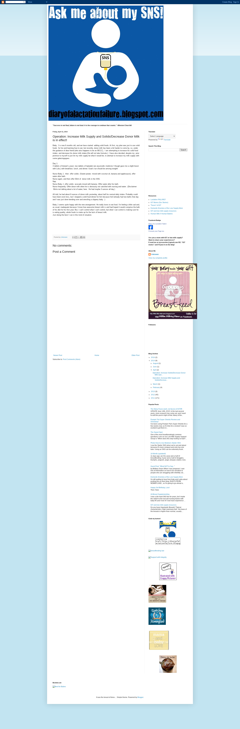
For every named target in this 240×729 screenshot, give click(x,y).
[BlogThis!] (76, 237)
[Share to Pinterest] (84, 237)
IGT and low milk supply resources (163, 211)
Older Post (135, 355)
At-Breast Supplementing (160, 494)
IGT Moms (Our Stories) (159, 202)
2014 (153, 361)
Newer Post (57, 355)
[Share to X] (78, 237)
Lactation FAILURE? (158, 200)
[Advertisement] (96, 333)
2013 (153, 391)
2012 (153, 395)
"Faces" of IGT (156, 205)
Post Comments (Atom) (71, 359)
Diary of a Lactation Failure (157, 224)
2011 (153, 398)
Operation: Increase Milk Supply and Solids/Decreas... (166, 379)
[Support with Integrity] (157, 557)
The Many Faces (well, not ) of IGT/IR (166, 409)
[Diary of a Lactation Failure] (150, 229)
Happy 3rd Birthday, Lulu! (160, 488)
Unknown (155, 254)
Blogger (140, 697)
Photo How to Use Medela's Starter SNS (166, 443)
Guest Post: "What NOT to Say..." (163, 466)
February (156, 387)
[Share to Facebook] (81, 237)
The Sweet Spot (156, 432)
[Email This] (73, 237)
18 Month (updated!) (158, 454)
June (155, 367)
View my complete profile (157, 258)
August (156, 363)
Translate (167, 140)
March (155, 384)
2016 (153, 357)
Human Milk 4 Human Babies (162, 214)
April (155, 370)
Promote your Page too (156, 231)
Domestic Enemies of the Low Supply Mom (167, 208)
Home (97, 355)
